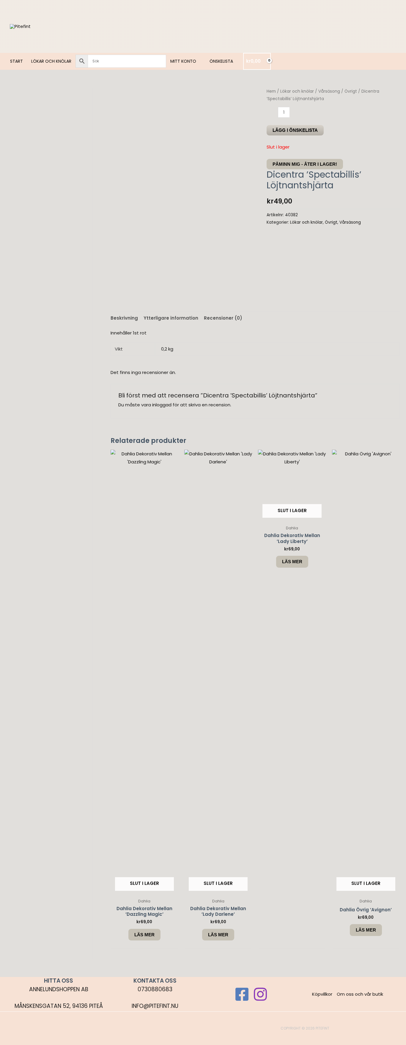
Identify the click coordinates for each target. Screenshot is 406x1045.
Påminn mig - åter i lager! (305, 164)
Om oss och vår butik (360, 994)
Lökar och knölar (297, 91)
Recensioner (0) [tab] (223, 318)
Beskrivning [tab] (124, 318)
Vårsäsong (329, 91)
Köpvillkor (322, 994)
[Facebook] (242, 994)
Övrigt (350, 91)
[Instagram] (260, 994)
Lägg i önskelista (295, 130)
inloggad (161, 405)
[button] (198, 61)
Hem (271, 91)
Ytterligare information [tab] (171, 318)
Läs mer (144, 934)
